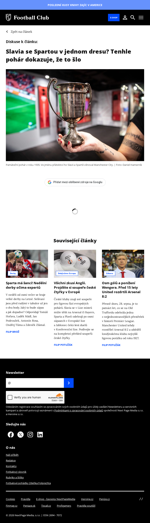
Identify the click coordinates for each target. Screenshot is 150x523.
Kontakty (11, 466)
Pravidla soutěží (86, 505)
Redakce (11, 460)
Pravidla (25, 499)
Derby (13, 273)
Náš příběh (12, 455)
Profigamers (64, 505)
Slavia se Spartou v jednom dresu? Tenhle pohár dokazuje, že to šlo (68, 55)
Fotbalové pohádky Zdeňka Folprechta (28, 483)
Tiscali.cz (46, 505)
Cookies (10, 499)
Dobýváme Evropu (67, 273)
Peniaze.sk (29, 505)
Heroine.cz (87, 499)
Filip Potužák (63, 345)
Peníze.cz (104, 499)
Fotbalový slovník (16, 472)
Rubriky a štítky (15, 477)
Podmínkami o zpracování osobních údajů (78, 410)
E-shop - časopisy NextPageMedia (55, 499)
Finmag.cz (11, 505)
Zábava (109, 273)
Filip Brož (12, 331)
